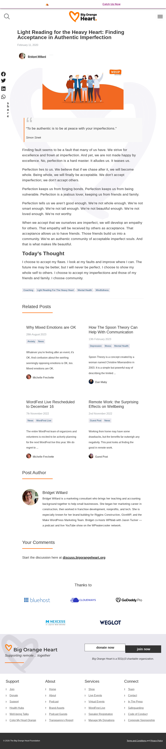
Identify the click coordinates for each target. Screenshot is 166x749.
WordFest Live (43, 420)
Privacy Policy (156, 741)
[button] (3, 74)
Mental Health (85, 290)
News (41, 341)
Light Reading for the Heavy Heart (55, 290)
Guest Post (95, 420)
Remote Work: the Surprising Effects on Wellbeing (113, 404)
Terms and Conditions (137, 741)
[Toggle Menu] (160, 16)
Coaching (28, 290)
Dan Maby (101, 382)
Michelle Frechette (43, 377)
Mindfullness (102, 290)
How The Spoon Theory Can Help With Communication (113, 329)
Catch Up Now (111, 4)
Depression (96, 346)
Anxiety (31, 341)
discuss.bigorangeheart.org (84, 557)
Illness (108, 346)
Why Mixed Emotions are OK (51, 327)
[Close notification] (161, 4)
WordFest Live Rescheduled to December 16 (50, 404)
